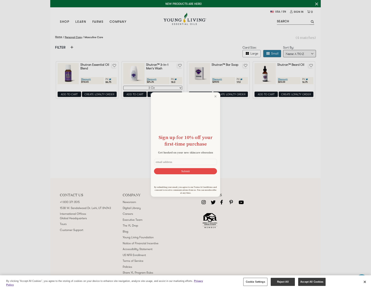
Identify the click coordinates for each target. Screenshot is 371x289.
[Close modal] (215, 96)
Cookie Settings (255, 281)
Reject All (283, 281)
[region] (185, 282)
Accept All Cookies (311, 281)
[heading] (185, 140)
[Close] (365, 282)
